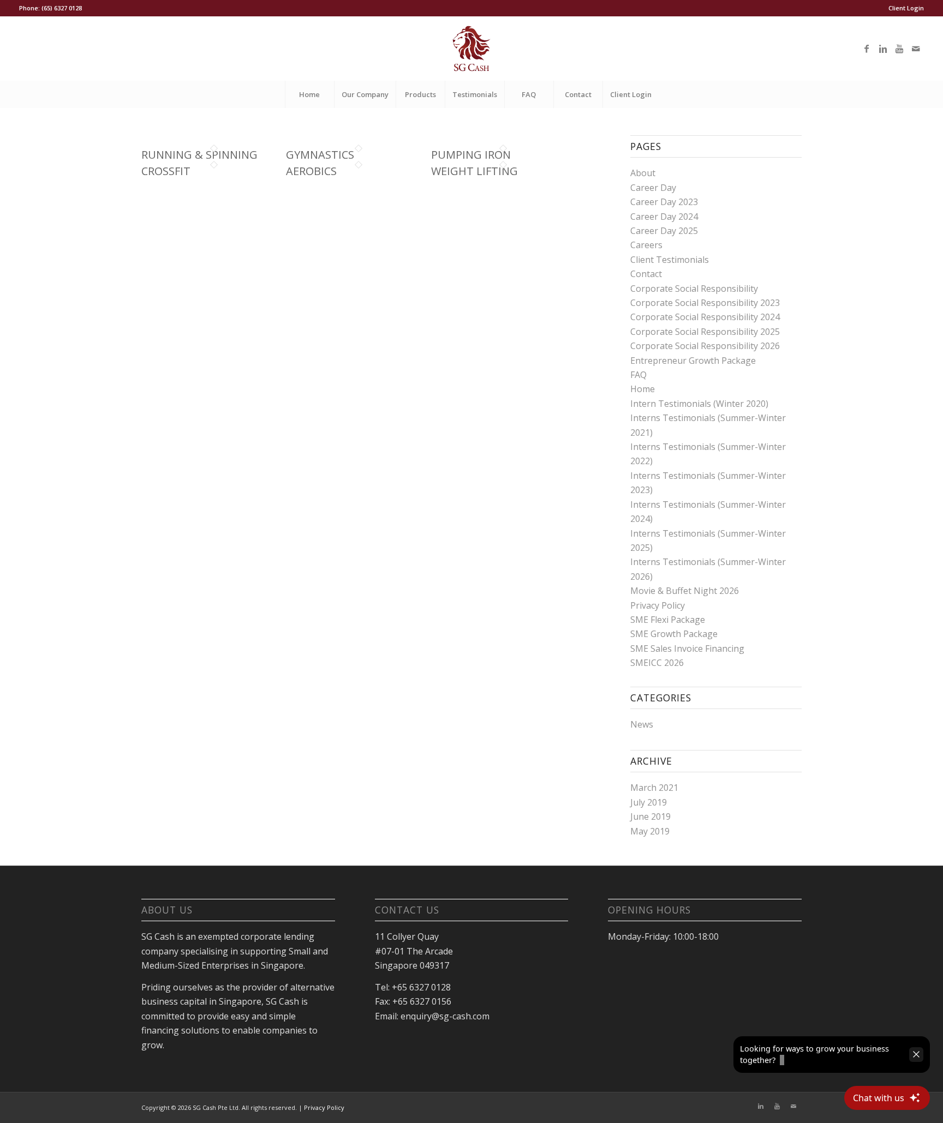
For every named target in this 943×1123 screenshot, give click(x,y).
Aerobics (311, 171)
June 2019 (650, 816)
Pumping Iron (471, 154)
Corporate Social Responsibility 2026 (705, 346)
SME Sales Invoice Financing (687, 648)
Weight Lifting (474, 171)
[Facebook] (866, 48)
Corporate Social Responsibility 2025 (705, 332)
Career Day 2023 (664, 202)
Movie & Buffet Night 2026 (684, 591)
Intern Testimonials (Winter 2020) (699, 404)
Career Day (653, 188)
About (642, 173)
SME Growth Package (674, 634)
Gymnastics (320, 154)
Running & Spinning (199, 154)
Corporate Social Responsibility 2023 (705, 303)
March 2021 (654, 788)
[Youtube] (899, 48)
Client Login (906, 8)
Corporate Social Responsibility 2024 (705, 317)
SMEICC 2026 (657, 663)
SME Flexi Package (667, 620)
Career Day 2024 (664, 217)
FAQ (638, 375)
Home (642, 389)
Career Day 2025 (664, 231)
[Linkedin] (883, 48)
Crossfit (165, 171)
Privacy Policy (657, 605)
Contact (646, 274)
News (641, 724)
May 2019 (650, 831)
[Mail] (916, 48)
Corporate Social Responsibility (694, 289)
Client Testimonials (669, 260)
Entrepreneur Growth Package (693, 361)
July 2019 (648, 802)
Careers (646, 245)
